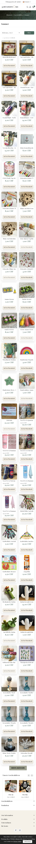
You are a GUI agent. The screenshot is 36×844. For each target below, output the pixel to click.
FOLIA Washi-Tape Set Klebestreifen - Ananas (9, 178)
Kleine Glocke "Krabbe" (9, 753)
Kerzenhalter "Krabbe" (26, 693)
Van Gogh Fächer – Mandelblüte (26, 57)
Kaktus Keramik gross (26, 602)
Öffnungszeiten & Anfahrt (13, 2)
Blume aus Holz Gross (26, 208)
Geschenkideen (6, 801)
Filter (29, 33)
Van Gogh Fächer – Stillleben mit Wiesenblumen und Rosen (9, 87)
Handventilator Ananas (26, 390)
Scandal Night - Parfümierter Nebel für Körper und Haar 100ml (9, 118)
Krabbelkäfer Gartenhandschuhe (9, 541)
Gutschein (9, 420)
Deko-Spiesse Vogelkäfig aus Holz (26, 239)
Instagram (20, 830)
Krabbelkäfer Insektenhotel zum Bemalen (26, 541)
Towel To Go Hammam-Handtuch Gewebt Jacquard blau (26, 481)
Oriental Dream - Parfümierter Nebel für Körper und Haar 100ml (26, 87)
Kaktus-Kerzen (26, 299)
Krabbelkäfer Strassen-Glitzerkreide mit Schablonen (9, 571)
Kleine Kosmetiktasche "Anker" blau (26, 148)
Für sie (11, 795)
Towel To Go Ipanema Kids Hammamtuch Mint (26, 420)
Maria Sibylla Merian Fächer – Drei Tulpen (9, 57)
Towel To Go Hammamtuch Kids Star (9, 450)
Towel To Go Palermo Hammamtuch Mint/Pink (26, 450)
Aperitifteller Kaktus (9, 632)
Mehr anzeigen (11, 797)
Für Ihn (25, 795)
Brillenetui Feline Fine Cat (9, 662)
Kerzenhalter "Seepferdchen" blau (26, 723)
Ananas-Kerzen (9, 299)
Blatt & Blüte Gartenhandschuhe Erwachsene (26, 511)
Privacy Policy (17, 841)
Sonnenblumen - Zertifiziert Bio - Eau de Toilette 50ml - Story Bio (26, 118)
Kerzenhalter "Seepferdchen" (9, 723)
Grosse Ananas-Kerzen (26, 329)
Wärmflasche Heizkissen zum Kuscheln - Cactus (9, 360)
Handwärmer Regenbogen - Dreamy (26, 360)
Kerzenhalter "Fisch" (9, 693)
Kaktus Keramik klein (27, 632)
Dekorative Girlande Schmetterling (26, 269)
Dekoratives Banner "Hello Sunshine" (26, 178)
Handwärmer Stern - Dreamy (9, 390)
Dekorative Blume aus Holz (9, 269)
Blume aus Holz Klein (9, 239)
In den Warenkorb (9, 65)
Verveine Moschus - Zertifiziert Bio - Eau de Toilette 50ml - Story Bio (9, 148)
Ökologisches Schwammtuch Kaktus (26, 662)
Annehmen (27, 841)
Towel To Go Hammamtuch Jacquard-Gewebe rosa (9, 511)
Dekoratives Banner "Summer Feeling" (9, 208)
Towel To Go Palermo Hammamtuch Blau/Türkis (9, 481)
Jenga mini (27, 571)
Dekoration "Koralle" (27, 753)
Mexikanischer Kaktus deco (9, 602)
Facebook (16, 830)
